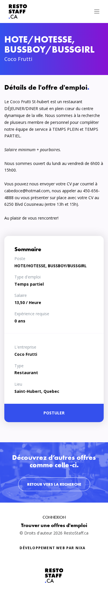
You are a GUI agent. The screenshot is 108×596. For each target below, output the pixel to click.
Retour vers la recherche (54, 484)
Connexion (54, 517)
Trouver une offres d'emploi (54, 525)
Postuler (54, 413)
